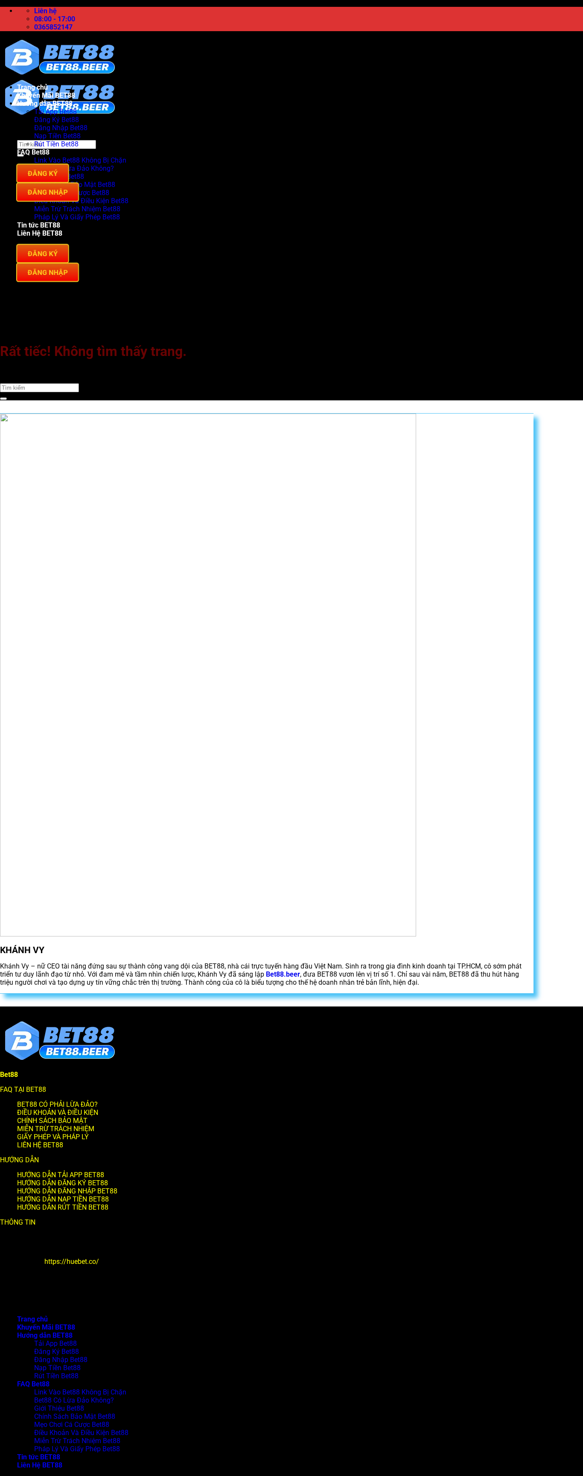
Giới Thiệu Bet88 (59, 1408)
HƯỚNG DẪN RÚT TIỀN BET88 (62, 1207)
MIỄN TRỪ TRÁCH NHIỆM (55, 1129)
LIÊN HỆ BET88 (40, 1145)
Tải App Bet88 (55, 112)
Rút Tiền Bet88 (56, 144)
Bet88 (9, 1075)
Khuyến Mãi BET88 (46, 95)
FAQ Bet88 (33, 152)
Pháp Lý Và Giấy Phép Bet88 (77, 217)
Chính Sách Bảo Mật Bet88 (74, 1416)
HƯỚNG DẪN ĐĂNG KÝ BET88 (62, 1183)
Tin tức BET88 (38, 225)
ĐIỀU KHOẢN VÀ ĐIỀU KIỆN (57, 1112)
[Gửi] (3, 398)
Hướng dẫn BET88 (45, 103)
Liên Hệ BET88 (39, 233)
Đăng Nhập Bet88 (60, 128)
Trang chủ (32, 87)
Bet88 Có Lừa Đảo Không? (74, 168)
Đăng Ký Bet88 (56, 120)
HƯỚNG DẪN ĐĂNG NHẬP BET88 (67, 1191)
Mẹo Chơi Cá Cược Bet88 (71, 1425)
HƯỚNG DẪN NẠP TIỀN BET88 (63, 1199)
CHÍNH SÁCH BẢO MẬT (52, 1121)
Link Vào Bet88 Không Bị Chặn (80, 160)
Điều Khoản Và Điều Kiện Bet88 (81, 201)
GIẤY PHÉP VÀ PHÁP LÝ (53, 1137)
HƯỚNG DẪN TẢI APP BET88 (60, 1175)
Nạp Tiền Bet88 (57, 136)
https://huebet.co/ (71, 1261)
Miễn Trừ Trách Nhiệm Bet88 (77, 209)
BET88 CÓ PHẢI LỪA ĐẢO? (57, 1104)
